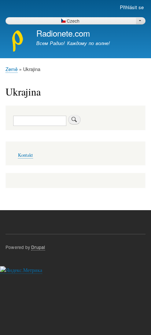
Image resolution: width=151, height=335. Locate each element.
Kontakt (25, 155)
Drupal (38, 247)
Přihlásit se (132, 7)
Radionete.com (63, 33)
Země (11, 69)
